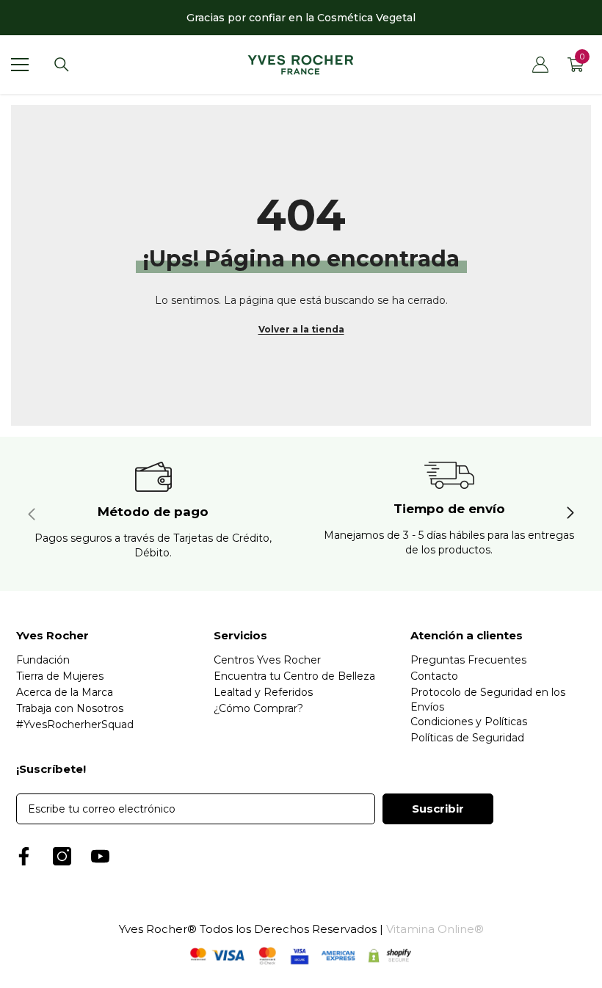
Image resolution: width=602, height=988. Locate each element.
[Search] (61, 64)
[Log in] (540, 65)
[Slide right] (569, 513)
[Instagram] (62, 856)
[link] (153, 513)
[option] (301, 17)
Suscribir (438, 809)
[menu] (20, 64)
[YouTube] (100, 856)
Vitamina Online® (435, 929)
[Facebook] (24, 856)
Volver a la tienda (301, 329)
